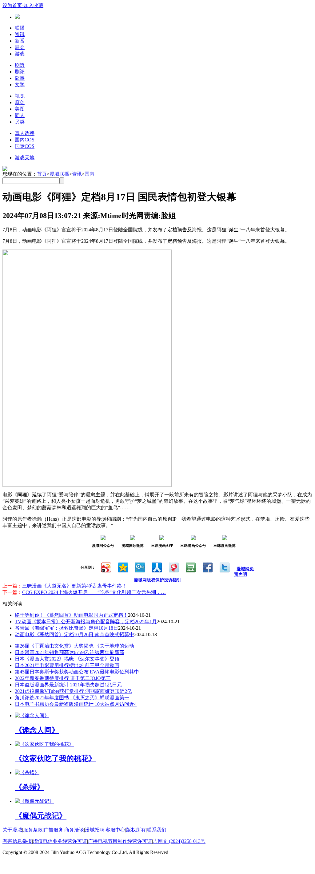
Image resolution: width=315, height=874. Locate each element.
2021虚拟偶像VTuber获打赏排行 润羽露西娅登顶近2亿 (73, 691)
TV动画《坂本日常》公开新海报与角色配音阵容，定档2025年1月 (86, 621)
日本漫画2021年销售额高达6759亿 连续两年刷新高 (69, 652)
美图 (20, 109)
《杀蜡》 (29, 787)
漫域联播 (59, 174)
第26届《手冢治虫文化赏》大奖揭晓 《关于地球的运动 (74, 645)
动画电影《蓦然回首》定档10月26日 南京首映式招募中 (74, 634)
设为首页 (12, 5)
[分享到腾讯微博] (139, 566)
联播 (20, 27)
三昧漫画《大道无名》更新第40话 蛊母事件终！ (74, 585)
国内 (89, 174)
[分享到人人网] (156, 566)
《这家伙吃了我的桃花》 (55, 758)
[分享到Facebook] (207, 566)
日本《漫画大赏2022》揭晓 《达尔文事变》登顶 (67, 658)
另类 (20, 121)
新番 (20, 40)
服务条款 (33, 829)
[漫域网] (17, 17)
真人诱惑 (24, 133)
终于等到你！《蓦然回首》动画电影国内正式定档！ (71, 615)
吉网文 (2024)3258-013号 (179, 841)
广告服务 (53, 829)
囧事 (20, 78)
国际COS (24, 146)
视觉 (20, 96)
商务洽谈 (74, 829)
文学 (20, 84)
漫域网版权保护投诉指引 (157, 580)
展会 (20, 47)
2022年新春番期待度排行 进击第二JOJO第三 (63, 678)
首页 (42, 174)
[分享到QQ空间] (122, 566)
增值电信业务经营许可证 (60, 841)
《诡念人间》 (37, 730)
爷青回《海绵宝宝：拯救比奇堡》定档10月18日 (66, 628)
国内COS (24, 139)
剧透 (20, 65)
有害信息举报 (17, 841)
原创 (20, 102)
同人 (20, 115)
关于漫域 (12, 829)
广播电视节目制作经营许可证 (120, 841)
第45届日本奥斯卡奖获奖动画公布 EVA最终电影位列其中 (77, 671)
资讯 (20, 34)
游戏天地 (24, 157)
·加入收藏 (32, 5)
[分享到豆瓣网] (190, 566)
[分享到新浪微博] (105, 566)
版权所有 (136, 829)
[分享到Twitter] (224, 566)
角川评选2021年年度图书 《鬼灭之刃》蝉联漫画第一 (72, 697)
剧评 (20, 71)
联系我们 (156, 829)
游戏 (20, 53)
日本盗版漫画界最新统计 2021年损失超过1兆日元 (68, 684)
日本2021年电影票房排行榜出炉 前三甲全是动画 (67, 665)
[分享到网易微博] (173, 566)
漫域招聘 (95, 829)
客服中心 (115, 829)
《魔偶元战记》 (40, 816)
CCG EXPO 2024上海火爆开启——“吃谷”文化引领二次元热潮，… (94, 592)
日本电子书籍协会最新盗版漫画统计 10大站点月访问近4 (76, 704)
